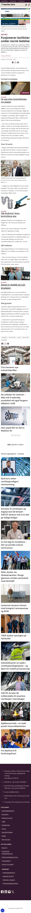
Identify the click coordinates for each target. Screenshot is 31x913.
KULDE (4, 829)
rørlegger (25, 337)
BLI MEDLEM (5, 851)
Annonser (13, 1)
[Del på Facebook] (13, 62)
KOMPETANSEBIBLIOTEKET (10, 857)
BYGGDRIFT (5, 814)
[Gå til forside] (8, 4)
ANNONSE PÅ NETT (8, 876)
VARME (4, 836)
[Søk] (29, 4)
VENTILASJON (6, 839)
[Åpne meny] (26, 4)
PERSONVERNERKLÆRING (10, 883)
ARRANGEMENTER (7, 854)
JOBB (3, 822)
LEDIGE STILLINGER (7, 864)
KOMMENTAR (6, 825)
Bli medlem (21, 1)
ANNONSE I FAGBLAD (9, 880)
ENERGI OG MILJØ (7, 818)
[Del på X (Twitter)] (15, 62)
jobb (19, 337)
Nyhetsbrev (4, 1)
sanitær (4, 340)
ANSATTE (4, 848)
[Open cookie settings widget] (2, 910)
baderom (4, 337)
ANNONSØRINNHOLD (8, 811)
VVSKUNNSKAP (6, 861)
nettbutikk (12, 337)
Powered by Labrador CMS (15, 908)
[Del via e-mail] (18, 62)
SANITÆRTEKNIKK (7, 832)
